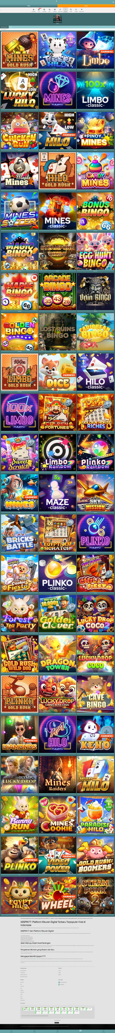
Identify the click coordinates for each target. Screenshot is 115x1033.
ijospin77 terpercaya (28, 945)
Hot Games (33, 11)
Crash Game (60, 11)
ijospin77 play (59, 961)
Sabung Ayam (81, 11)
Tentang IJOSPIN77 (23, 970)
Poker (71, 11)
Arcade (65, 11)
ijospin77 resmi (36, 958)
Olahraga (55, 11)
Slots (39, 11)
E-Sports (76, 11)
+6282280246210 (63, 982)
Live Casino (44, 11)
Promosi (59, 970)
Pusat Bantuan (22, 972)
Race (49, 11)
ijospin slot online (39, 933)
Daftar (28, 6)
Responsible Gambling (23, 976)
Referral (59, 974)
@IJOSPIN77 (62, 984)
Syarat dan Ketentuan (23, 974)
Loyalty (59, 972)
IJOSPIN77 (22, 927)
